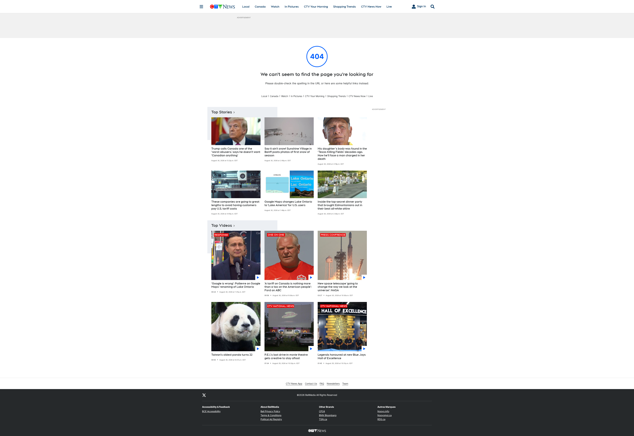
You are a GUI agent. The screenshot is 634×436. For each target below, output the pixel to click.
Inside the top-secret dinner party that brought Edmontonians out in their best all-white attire (340, 205)
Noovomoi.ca (384, 415)
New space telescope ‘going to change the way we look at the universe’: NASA (338, 287)
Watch (275, 6)
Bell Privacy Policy (270, 411)
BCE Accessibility (211, 411)
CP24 (322, 411)
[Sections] (201, 6)
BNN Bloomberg (327, 415)
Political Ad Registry (271, 419)
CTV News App (294, 383)
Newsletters (333, 383)
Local (245, 6)
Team (345, 383)
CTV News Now (371, 6)
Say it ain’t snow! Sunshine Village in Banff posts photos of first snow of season (288, 152)
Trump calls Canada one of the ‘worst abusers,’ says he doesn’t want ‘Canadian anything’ (235, 152)
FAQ (322, 383)
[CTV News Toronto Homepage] (222, 7)
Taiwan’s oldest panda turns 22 (231, 354)
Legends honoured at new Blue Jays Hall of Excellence (342, 356)
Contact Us (311, 383)
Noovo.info (383, 411)
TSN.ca (323, 419)
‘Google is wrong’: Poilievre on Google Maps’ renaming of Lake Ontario (235, 285)
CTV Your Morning (316, 6)
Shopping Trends (344, 6)
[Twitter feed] (204, 395)
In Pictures (292, 6)
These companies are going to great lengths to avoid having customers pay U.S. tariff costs (235, 205)
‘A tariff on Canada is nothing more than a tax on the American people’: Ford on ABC (288, 287)
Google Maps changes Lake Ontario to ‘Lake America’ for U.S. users (288, 203)
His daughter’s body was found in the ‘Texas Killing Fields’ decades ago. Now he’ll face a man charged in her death (342, 153)
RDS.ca (381, 419)
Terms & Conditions (271, 415)
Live (389, 6)
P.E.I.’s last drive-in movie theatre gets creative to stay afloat (286, 356)
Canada (260, 6)
